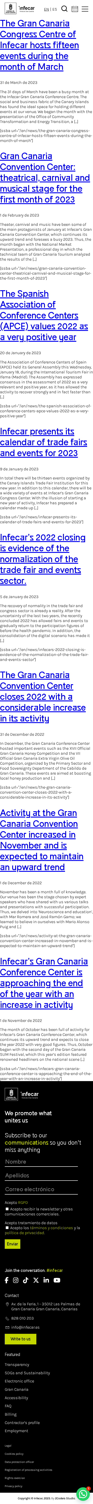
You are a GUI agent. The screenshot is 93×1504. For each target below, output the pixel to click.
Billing (10, 1414)
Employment (16, 1430)
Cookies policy (14, 1453)
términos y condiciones (51, 1227)
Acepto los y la (42, 1230)
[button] (83, 1494)
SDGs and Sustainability (27, 1372)
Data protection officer (19, 1462)
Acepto (16, 1202)
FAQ (8, 1405)
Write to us (20, 1339)
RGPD (23, 1202)
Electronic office (19, 1381)
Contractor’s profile (22, 1422)
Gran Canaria (16, 1389)
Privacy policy (13, 1486)
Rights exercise (15, 1478)
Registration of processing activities (28, 1469)
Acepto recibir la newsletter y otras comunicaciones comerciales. (39, 1211)
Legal (8, 1445)
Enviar (12, 1244)
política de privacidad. (25, 1232)
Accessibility (16, 1397)
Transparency (17, 1364)
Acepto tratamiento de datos (31, 1222)
